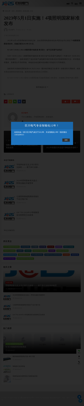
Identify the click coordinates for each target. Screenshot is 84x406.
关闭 (66, 140)
